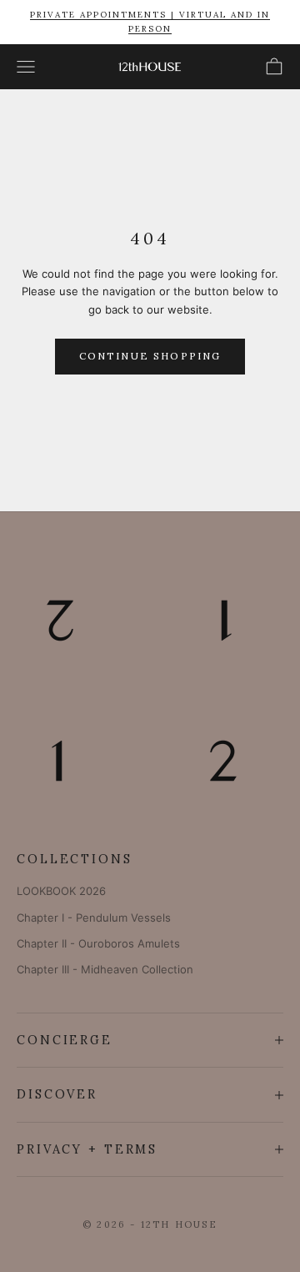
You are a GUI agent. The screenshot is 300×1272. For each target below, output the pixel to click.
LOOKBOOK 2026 (61, 890)
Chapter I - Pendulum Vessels (94, 917)
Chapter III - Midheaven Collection (105, 969)
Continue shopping (150, 355)
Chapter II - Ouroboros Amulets (98, 943)
